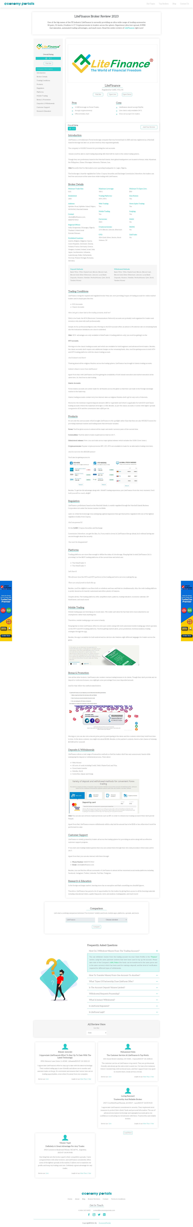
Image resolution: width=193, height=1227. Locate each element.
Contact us (184, 4)
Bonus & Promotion (44, 100)
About (77, 1199)
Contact (105, 1199)
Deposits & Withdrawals (45, 103)
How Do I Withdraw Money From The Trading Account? (114, 951)
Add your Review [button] (149, 127)
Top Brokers (164, 4)
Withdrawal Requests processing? (104, 994)
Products (40, 84)
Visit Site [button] (48, 63)
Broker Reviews (94, 1199)
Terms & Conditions (118, 1199)
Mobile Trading (42, 96)
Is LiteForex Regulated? (99, 1006)
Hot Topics (151, 4)
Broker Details (42, 77)
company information (45, 69)
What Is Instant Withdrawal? (102, 1000)
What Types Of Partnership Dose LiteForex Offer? (111, 981)
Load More (128, 1133)
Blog (174, 4)
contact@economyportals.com (104, 1210)
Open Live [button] (112, 94)
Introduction (41, 73)
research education (44, 111)
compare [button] (96, 927)
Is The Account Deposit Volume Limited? (107, 987)
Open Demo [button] (127, 94)
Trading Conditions (43, 81)
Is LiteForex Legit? (97, 1012)
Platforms (40, 92)
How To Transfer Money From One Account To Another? (114, 975)
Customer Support (43, 107)
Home (70, 1199)
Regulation (40, 88)
